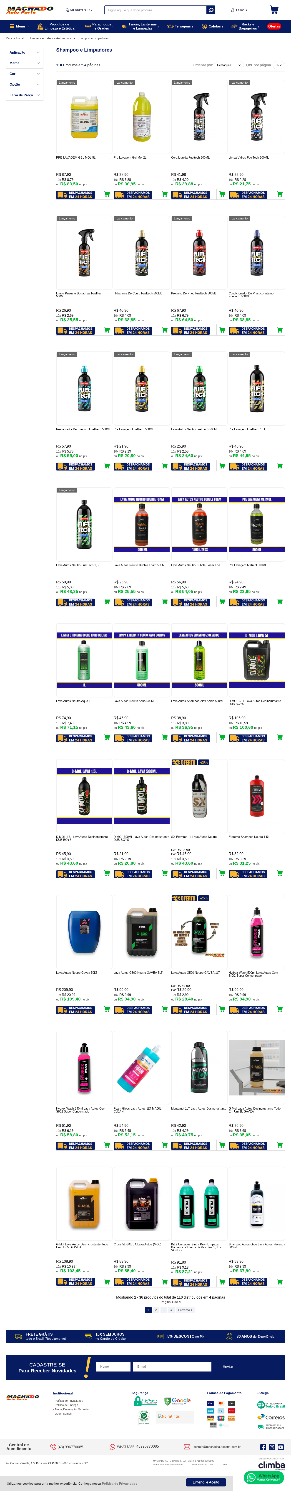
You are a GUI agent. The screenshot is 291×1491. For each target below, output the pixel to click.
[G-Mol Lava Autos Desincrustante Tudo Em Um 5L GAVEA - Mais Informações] (84, 1203)
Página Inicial (15, 38)
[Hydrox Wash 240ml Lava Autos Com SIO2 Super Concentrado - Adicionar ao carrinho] (107, 1145)
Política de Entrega (66, 1405)
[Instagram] (272, 1447)
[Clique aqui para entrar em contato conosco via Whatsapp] (264, 1477)
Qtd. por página (258, 65)
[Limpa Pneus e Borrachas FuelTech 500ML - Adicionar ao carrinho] (107, 329)
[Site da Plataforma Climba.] (271, 1464)
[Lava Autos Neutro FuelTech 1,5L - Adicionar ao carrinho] (107, 601)
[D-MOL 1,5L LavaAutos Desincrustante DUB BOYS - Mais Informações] (84, 796)
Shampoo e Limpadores (93, 38)
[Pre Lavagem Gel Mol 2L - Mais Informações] (142, 117)
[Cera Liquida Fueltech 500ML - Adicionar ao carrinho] (222, 194)
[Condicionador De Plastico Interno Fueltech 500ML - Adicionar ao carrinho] (279, 329)
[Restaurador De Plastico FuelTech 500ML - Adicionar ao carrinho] (107, 465)
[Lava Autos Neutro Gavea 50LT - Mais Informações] (84, 932)
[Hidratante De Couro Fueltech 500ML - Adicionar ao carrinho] (164, 329)
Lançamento (67, 82)
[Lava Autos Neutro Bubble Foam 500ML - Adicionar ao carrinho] (164, 601)
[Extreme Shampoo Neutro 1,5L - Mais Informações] (257, 796)
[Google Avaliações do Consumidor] (175, 1417)
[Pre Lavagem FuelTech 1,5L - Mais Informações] (257, 388)
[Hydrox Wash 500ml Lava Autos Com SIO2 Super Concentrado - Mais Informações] (257, 932)
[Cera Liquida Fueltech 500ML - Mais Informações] (199, 117)
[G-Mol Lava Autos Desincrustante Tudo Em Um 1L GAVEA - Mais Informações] (257, 1068)
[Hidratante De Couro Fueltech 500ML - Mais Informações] (142, 252)
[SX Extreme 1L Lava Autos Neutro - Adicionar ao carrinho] (222, 873)
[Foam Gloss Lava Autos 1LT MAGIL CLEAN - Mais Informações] (142, 1068)
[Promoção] (184, 762)
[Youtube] (281, 1447)
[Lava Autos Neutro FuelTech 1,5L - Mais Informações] (84, 524)
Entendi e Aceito (206, 1482)
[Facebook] (263, 1447)
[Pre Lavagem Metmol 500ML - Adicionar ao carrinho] (279, 601)
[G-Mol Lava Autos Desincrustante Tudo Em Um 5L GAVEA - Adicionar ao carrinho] (107, 1281)
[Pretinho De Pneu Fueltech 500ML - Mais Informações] (199, 252)
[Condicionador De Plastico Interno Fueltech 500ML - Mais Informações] (257, 252)
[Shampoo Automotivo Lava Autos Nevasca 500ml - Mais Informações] (257, 1203)
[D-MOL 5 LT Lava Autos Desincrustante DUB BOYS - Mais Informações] (257, 660)
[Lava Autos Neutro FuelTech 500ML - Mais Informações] (199, 388)
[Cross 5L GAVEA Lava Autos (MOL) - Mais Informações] (142, 1203)
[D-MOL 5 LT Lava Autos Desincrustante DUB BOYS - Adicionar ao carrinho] (279, 737)
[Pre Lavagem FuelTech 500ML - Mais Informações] (142, 388)
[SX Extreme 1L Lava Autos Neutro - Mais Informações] (199, 796)
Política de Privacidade (119, 1483)
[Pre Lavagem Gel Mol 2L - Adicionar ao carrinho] (164, 194)
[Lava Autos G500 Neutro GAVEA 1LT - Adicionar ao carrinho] (222, 1009)
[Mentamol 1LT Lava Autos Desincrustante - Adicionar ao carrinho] (222, 1145)
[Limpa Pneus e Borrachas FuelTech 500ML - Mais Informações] (84, 252)
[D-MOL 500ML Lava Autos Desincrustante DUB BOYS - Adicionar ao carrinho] (164, 873)
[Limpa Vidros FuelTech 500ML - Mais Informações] (257, 117)
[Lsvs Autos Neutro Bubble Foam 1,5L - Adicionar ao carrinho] (222, 601)
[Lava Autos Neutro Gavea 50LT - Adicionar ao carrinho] (107, 1009)
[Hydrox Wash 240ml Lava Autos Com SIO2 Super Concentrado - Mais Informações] (84, 1068)
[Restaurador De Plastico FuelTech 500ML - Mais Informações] (84, 388)
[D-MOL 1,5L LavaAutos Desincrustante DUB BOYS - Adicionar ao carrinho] (107, 873)
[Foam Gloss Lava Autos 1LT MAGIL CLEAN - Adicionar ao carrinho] (164, 1145)
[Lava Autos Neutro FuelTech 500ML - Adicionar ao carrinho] (222, 465)
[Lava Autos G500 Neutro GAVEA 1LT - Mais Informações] (199, 932)
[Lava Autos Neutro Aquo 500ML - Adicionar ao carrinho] (164, 737)
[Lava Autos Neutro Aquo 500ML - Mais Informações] (142, 660)
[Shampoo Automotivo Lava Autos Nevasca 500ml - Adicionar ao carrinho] (279, 1281)
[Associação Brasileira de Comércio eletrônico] (144, 1418)
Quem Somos (63, 1413)
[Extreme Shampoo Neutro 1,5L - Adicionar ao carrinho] (279, 873)
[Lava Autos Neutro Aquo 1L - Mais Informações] (84, 660)
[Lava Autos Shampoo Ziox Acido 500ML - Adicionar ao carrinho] (222, 737)
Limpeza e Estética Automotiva (51, 38)
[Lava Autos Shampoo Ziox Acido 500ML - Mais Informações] (199, 660)
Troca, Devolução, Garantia (72, 1409)
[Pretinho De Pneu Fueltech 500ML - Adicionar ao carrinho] (222, 329)
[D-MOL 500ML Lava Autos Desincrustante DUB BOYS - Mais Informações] (142, 796)
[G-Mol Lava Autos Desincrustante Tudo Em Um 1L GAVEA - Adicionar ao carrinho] (279, 1145)
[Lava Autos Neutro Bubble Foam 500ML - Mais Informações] (142, 524)
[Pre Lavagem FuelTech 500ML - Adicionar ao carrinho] (164, 465)
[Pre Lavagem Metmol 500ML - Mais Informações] (257, 524)
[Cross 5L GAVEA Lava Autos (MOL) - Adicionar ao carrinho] (164, 1281)
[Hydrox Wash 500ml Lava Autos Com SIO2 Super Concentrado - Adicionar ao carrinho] (279, 1009)
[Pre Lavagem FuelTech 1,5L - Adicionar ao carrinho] (279, 465)
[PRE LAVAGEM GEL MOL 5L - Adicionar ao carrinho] (107, 194)
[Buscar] (210, 10)
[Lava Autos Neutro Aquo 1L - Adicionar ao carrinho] (107, 737)
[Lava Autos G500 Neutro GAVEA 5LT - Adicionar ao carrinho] (164, 1009)
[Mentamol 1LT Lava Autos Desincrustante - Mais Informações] (199, 1068)
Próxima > (185, 1310)
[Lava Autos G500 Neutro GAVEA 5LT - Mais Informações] (142, 932)
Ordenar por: (203, 65)
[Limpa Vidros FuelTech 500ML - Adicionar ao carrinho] (279, 194)
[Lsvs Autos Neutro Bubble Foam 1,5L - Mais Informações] (199, 524)
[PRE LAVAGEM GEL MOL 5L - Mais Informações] (84, 117)
